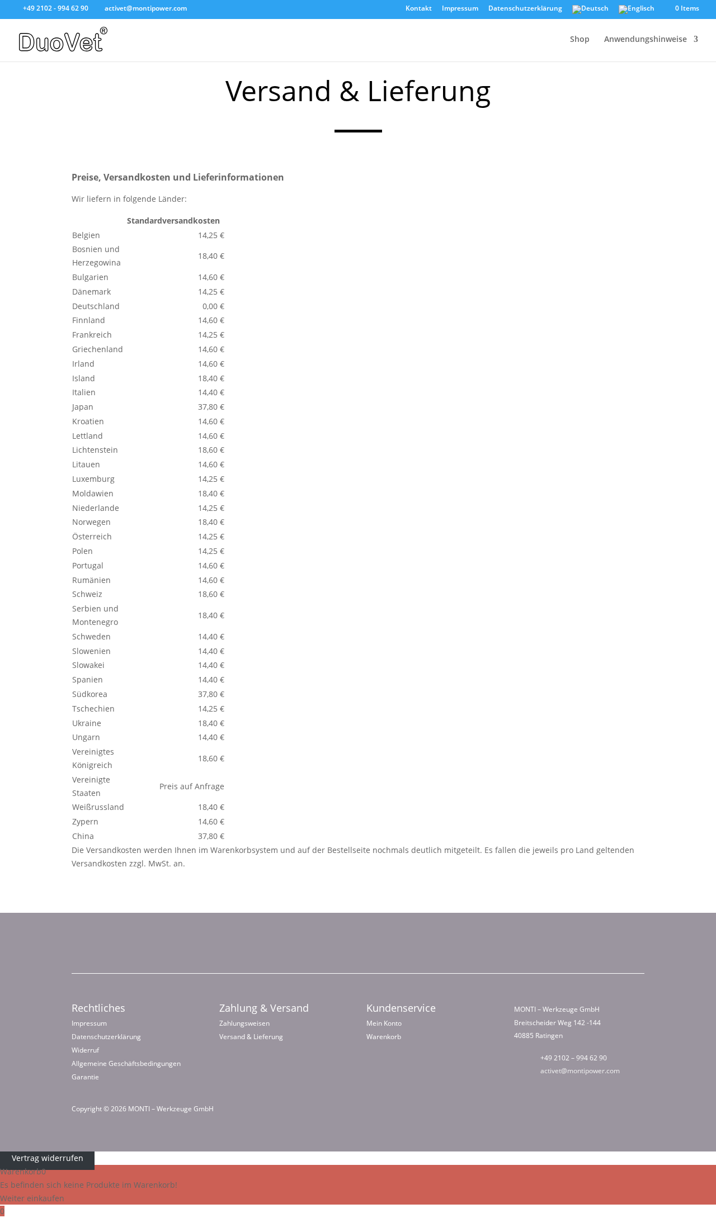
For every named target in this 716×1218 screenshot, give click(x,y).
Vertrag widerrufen (47, 1158)
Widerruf (85, 1050)
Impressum (460, 9)
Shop (580, 39)
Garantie (85, 1077)
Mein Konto (384, 1023)
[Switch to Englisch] (636, 12)
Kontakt (419, 9)
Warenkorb (383, 1036)
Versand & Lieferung (251, 1036)
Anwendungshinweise (645, 39)
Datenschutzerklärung (525, 9)
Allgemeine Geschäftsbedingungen (126, 1063)
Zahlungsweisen (244, 1023)
